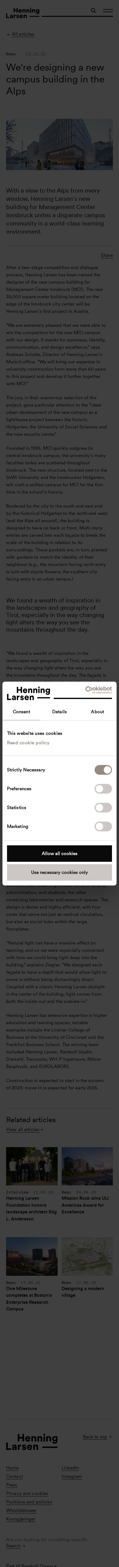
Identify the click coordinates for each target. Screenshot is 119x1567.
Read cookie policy (28, 742)
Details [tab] (59, 711)
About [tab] (97, 711)
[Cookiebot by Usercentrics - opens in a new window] (85, 690)
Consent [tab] (21, 711)
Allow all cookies (60, 853)
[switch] (103, 789)
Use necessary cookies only (59, 872)
